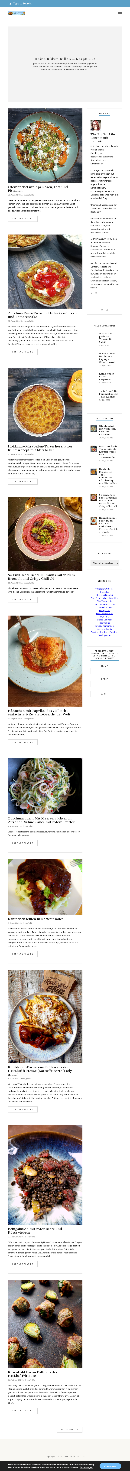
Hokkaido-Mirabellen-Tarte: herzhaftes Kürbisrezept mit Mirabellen (40, 448)
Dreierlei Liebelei (105, 595)
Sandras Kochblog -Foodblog (104, 632)
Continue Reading (22, 219)
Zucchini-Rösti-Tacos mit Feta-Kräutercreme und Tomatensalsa (44, 315)
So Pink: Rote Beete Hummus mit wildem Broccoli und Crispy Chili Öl (41, 577)
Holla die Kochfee (104, 613)
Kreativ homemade (104, 625)
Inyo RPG (104, 616)
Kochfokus (105, 622)
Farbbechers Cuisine (105, 604)
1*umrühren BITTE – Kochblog (104, 590)
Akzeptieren (110, 1466)
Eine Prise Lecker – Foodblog (104, 598)
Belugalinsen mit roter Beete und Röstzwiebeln (35, 1230)
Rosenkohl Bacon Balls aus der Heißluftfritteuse (33, 1374)
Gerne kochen (105, 607)
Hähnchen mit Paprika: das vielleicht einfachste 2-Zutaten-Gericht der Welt (39, 712)
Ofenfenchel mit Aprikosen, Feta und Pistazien (38, 188)
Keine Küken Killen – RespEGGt (65, 59)
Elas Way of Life (104, 601)
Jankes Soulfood (105, 619)
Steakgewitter (104, 635)
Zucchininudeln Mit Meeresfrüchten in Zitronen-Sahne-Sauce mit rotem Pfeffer (41, 820)
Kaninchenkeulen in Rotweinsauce (36, 919)
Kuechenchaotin (105, 629)
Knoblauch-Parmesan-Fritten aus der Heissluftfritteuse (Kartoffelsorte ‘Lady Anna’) (40, 1070)
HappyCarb (104, 610)
